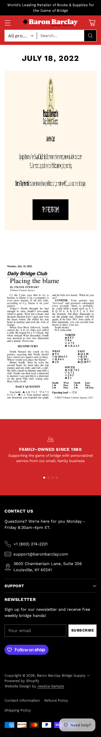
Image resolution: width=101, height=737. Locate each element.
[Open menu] (7, 22)
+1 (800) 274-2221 (30, 544)
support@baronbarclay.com (40, 554)
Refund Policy (56, 700)
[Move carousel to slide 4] (57, 478)
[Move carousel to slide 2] (48, 478)
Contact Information (22, 700)
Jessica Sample (50, 686)
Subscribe (82, 630)
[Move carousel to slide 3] (53, 478)
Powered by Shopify (21, 681)
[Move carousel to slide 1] (44, 478)
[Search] (90, 36)
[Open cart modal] (92, 22)
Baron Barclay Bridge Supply (61, 675)
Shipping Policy (17, 710)
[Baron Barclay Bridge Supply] (50, 23)
